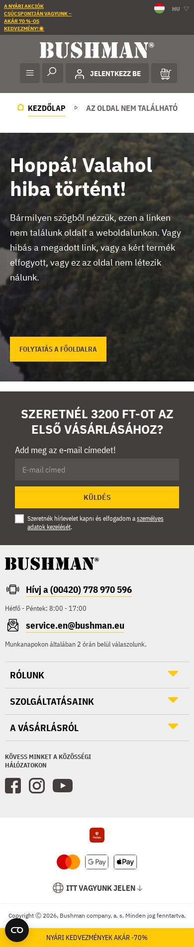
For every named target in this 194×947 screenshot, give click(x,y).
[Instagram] (37, 786)
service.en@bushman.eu (75, 625)
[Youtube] (63, 786)
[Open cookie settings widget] (17, 930)
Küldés (97, 497)
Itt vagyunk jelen (100, 888)
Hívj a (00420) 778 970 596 (79, 589)
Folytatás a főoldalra (58, 349)
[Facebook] (13, 786)
